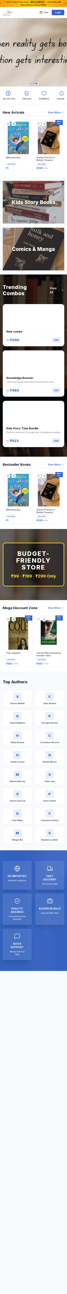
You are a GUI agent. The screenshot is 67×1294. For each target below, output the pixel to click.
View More (54, 112)
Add (56, 339)
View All (53, 290)
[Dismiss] (64, 3)
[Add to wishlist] (8, 123)
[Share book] (13, 123)
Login (58, 12)
